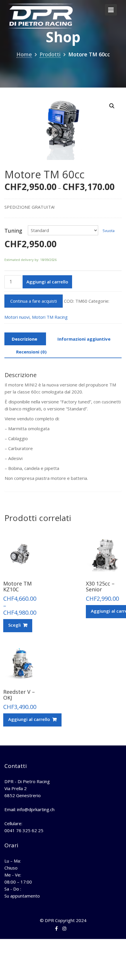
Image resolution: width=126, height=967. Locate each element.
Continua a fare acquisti (33, 301)
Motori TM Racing (50, 317)
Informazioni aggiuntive (83, 339)
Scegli (14, 625)
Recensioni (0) (31, 352)
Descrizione (24, 339)
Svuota (109, 230)
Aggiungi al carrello (47, 282)
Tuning (13, 230)
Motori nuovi (17, 317)
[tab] (24, 338)
